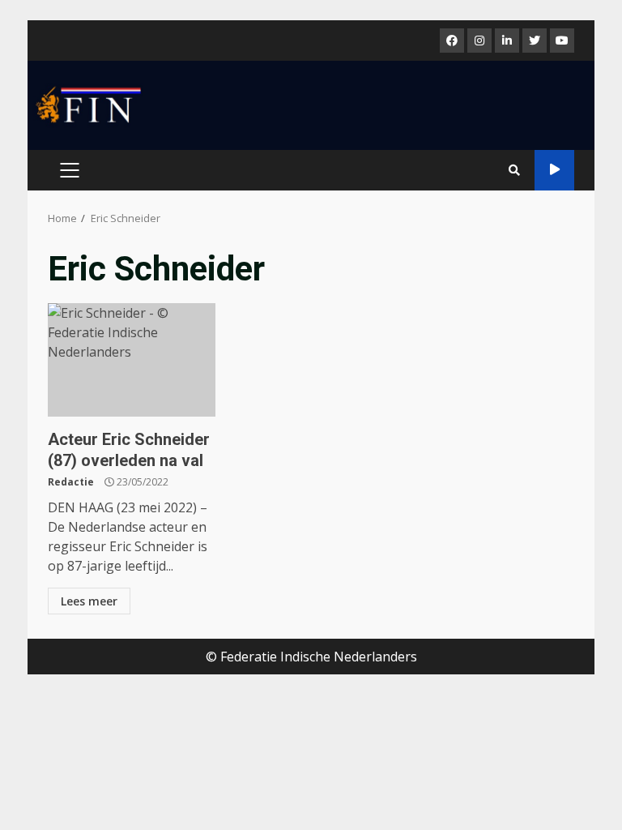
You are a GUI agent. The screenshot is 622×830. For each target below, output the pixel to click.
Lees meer (89, 601)
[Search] (514, 170)
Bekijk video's (554, 170)
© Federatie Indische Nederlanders (311, 656)
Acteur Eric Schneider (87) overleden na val (131, 360)
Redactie (71, 482)
